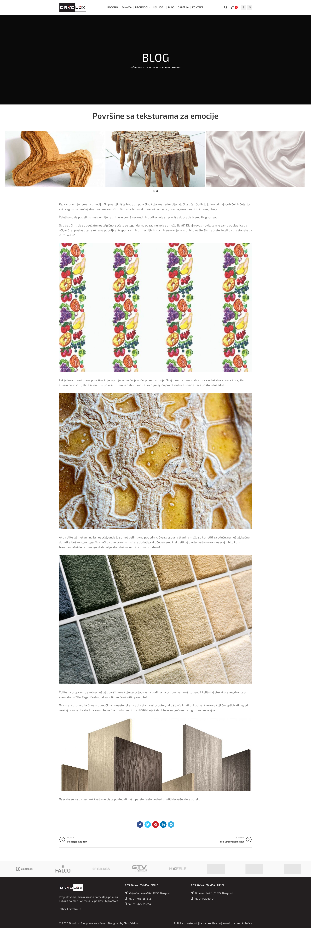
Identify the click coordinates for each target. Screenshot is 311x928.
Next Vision (131, 923)
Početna (135, 67)
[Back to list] (155, 839)
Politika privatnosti (185, 923)
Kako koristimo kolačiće (237, 923)
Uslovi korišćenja (210, 923)
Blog (142, 67)
